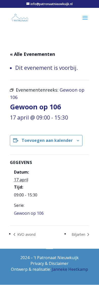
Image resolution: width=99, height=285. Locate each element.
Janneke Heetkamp (70, 269)
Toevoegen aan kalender (47, 140)
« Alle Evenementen (32, 54)
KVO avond (26, 234)
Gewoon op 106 (29, 213)
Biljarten (79, 234)
